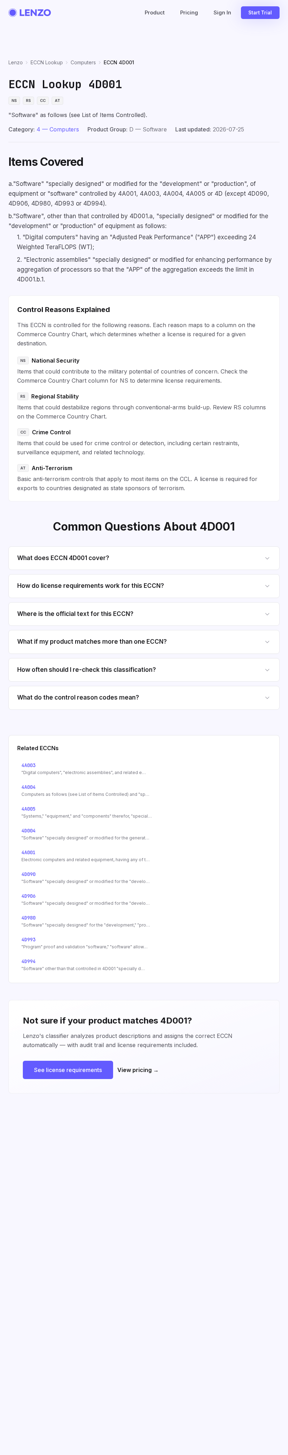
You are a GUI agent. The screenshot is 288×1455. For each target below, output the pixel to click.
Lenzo (15, 62)
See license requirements (68, 1069)
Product (155, 12)
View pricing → (138, 1069)
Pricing (189, 12)
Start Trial (260, 12)
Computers (83, 62)
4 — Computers (58, 129)
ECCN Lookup (47, 62)
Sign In (222, 12)
